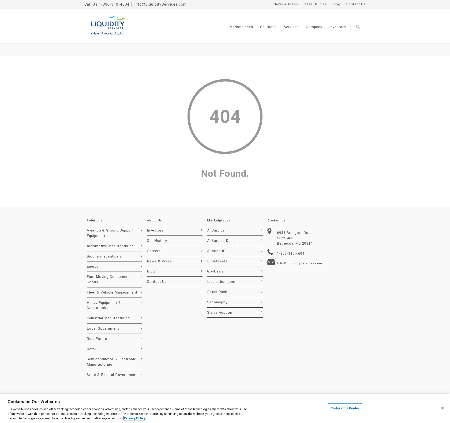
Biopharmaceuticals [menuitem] (104, 256)
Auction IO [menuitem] (216, 251)
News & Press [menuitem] (286, 4)
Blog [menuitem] (336, 4)
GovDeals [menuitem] (215, 271)
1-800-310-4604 (114, 4)
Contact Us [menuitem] (356, 4)
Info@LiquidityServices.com (160, 4)
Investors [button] (337, 27)
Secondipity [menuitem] (217, 302)
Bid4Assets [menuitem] (217, 261)
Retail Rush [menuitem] (217, 292)
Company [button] (314, 27)
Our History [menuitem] (157, 241)
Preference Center (345, 408)
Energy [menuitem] (93, 266)
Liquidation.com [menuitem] (221, 282)
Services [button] (291, 27)
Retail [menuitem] (92, 349)
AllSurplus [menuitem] (216, 230)
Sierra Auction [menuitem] (219, 312)
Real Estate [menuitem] (97, 339)
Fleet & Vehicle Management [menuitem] (112, 292)
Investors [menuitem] (155, 230)
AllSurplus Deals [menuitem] (221, 241)
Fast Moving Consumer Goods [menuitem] (107, 279)
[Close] (442, 408)
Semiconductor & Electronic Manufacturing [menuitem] (111, 362)
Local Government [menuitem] (103, 328)
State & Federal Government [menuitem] (112, 375)
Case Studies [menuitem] (315, 4)
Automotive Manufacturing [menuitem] (110, 246)
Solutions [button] (268, 27)
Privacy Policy (135, 418)
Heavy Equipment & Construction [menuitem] (104, 305)
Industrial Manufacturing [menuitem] (108, 318)
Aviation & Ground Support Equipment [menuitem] (110, 233)
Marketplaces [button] (241, 27)
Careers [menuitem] (154, 251)
